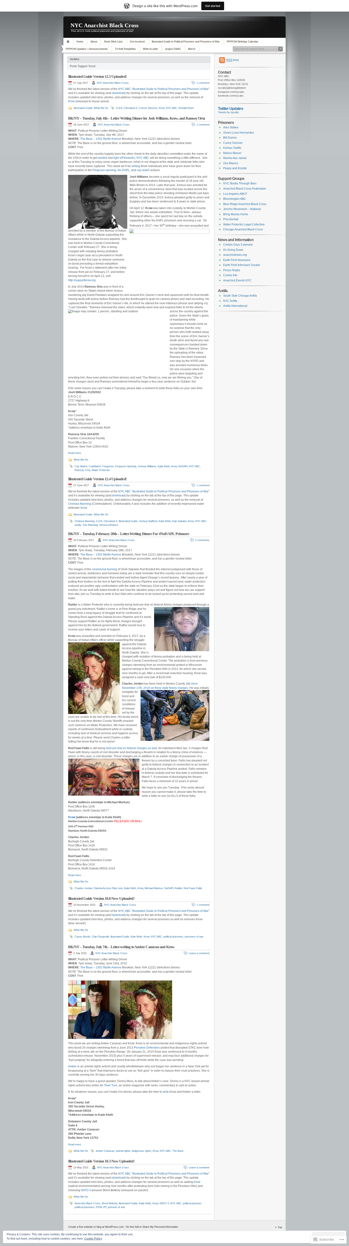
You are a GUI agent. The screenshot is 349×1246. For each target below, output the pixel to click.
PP (104, 1207)
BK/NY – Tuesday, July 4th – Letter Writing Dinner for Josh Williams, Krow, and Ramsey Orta (136, 118)
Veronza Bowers (108, 524)
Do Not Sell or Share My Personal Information (152, 1226)
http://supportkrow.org (82, 280)
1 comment (203, 82)
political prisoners (173, 936)
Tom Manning (90, 524)
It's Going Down (233, 250)
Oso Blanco (230, 163)
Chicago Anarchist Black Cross (243, 229)
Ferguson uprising (104, 170)
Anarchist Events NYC (237, 280)
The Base (86, 138)
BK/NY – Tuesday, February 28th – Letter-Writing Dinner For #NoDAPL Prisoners (128, 534)
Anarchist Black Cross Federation (244, 188)
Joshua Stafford (148, 521)
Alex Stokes (230, 127)
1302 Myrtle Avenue (108, 138)
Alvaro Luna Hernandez (238, 132)
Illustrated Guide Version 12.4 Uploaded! (97, 479)
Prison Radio (231, 270)
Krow (71, 101)
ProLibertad (230, 219)
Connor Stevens (148, 108)
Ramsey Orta (82, 470)
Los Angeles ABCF (235, 194)
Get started (212, 6)
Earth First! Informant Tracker (241, 265)
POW (99, 1207)
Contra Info (230, 275)
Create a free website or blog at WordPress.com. (96, 1226)
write (166, 1091)
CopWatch (95, 466)
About (93, 41)
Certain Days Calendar (238, 244)
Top (280, 1227)
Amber (72, 1066)
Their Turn (110, 1085)
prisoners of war (194, 936)
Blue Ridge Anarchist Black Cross (244, 204)
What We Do (101, 108)
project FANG (173, 48)
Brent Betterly (109, 1203)
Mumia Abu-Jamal (234, 158)
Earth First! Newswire (236, 260)
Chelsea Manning (79, 503)
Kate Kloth (136, 936)
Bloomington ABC (234, 199)
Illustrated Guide (83, 108)
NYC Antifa (230, 301)
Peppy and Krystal (235, 168)
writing (136, 166)
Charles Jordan (83, 888)
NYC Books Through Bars (239, 183)
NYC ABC (124, 89)
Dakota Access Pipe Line (108, 888)
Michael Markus (154, 888)
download (118, 93)
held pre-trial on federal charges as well (131, 748)
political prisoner (192, 1203)
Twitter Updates (230, 108)
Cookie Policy (93, 1238)
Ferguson (107, 466)
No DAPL (124, 170)
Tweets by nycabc (228, 112)
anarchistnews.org (235, 255)
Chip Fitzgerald (100, 936)
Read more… (76, 453)
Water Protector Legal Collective (244, 224)
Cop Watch (81, 466)
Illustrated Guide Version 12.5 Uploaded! (97, 77)
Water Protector (101, 470)
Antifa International (235, 306)
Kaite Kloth (130, 888)
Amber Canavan (105, 1150)
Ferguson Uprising (125, 466)
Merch (191, 48)
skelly (78, 524)
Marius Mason (232, 153)
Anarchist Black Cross (87, 1203)
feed (232, 60)
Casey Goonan (233, 143)
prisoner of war (116, 1207)
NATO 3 (86, 1190)
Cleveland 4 (130, 108)
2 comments (202, 540)
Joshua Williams (147, 466)
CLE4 (119, 108)
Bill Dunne (230, 137)
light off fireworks (124, 157)
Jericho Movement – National (242, 209)
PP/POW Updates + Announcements (87, 48)
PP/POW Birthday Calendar (242, 41)
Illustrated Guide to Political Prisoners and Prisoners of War (186, 41)
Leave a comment (199, 953)
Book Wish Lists (113, 41)
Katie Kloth (164, 466)
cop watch (143, 170)
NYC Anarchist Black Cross (104, 25)
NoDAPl (182, 466)
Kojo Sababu (179, 521)
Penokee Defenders (147, 1047)
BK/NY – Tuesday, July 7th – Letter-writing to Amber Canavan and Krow (121, 947)
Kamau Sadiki (232, 147)
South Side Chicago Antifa (240, 295)
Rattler (178, 888)
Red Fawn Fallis (193, 888)
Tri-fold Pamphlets (125, 48)
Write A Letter (150, 48)
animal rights (123, 1150)
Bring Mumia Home (235, 214)
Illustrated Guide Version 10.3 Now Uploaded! (101, 1161)
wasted (102, 157)
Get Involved (137, 41)
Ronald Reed (186, 108)
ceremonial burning (104, 569)
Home (68, 41)
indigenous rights (141, 1150)
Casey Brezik (82, 936)
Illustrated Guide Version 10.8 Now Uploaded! (101, 898)
